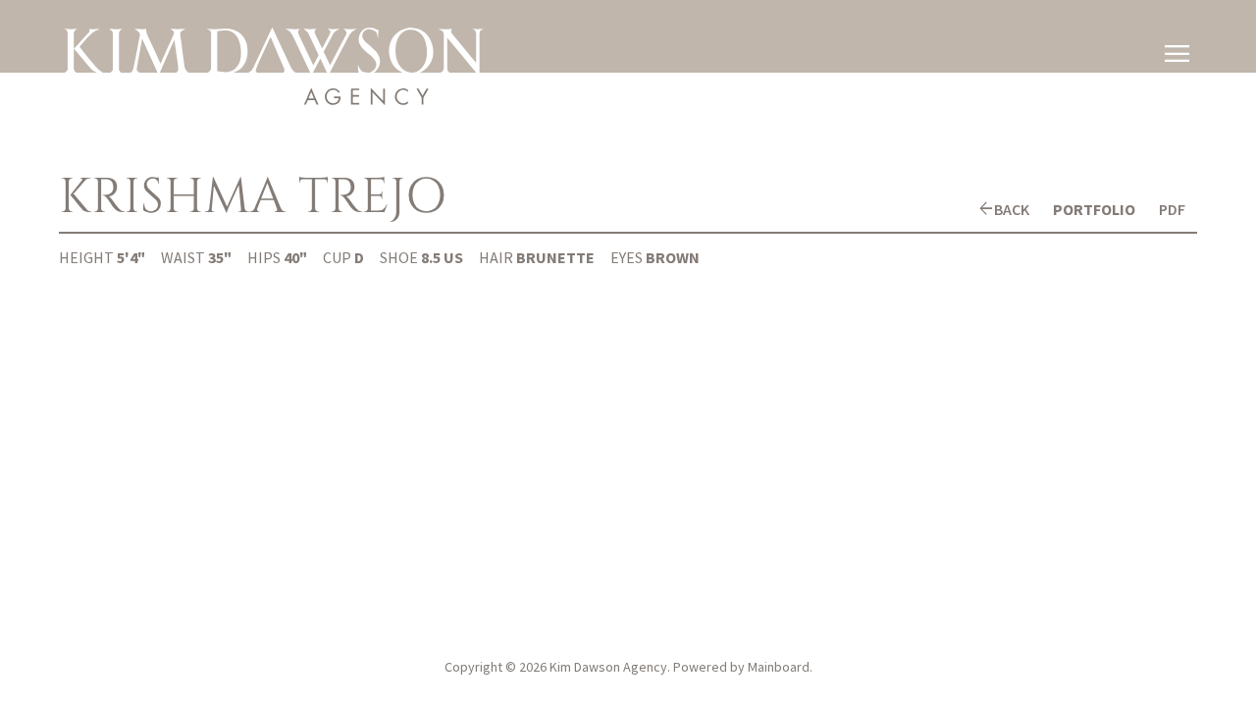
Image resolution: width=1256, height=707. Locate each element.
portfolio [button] (1094, 209)
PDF (1172, 209)
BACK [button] (1011, 209)
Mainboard (779, 667)
